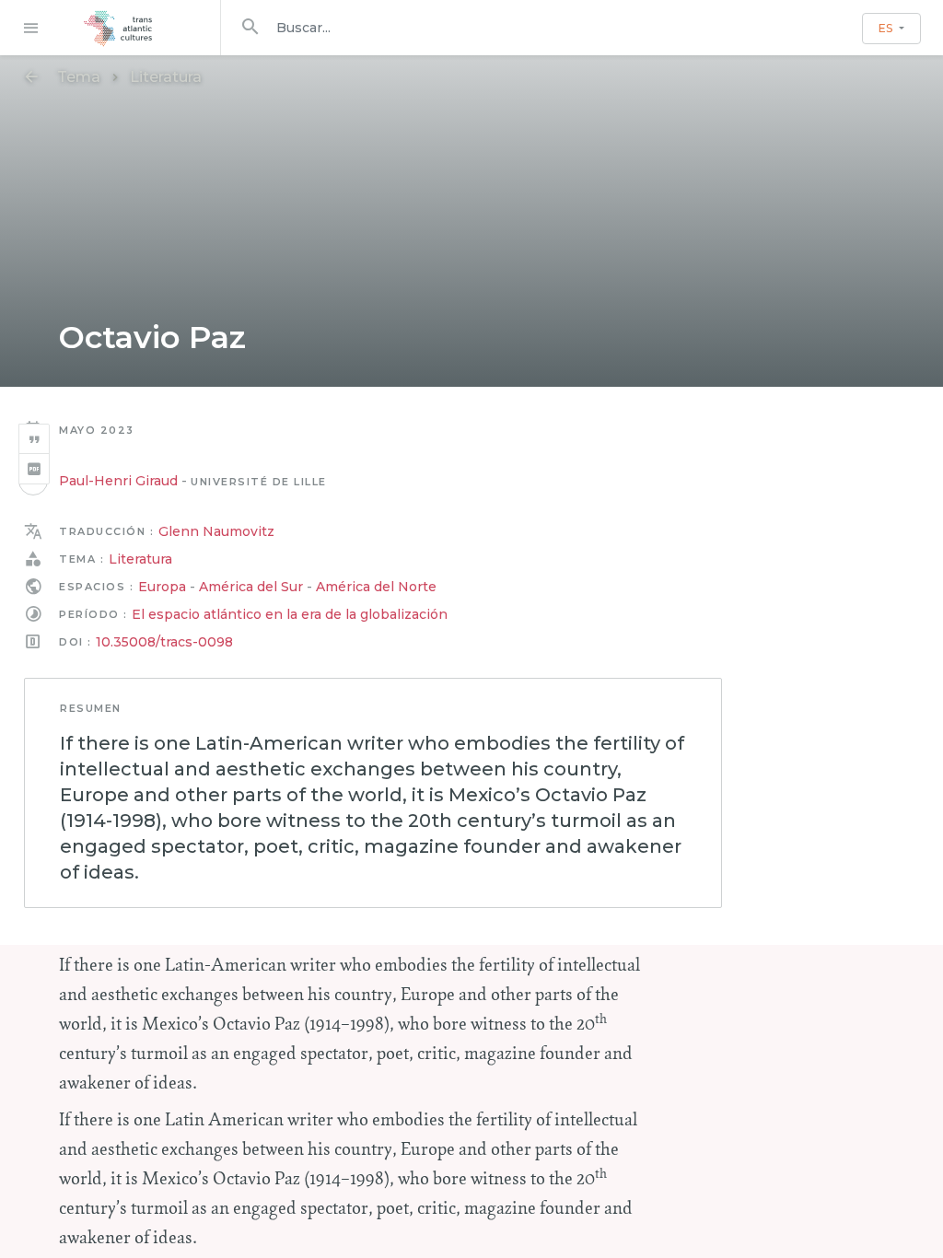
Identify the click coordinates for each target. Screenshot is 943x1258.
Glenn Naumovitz (216, 531)
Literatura (166, 77)
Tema (78, 77)
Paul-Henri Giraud (118, 480)
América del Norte (376, 586)
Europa (162, 586)
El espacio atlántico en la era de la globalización (290, 614)
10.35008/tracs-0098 (164, 642)
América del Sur (251, 586)
